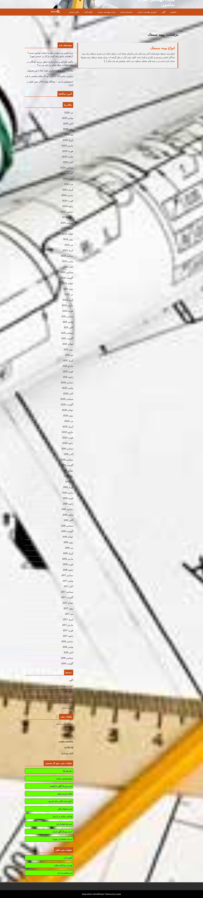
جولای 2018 (67, 536)
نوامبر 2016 (68, 647)
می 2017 (69, 614)
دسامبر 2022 (67, 255)
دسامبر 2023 (67, 211)
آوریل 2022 (68, 299)
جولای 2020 (67, 410)
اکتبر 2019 (68, 454)
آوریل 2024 (67, 189)
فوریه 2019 (68, 498)
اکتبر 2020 (68, 393)
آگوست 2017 (67, 597)
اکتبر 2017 (68, 586)
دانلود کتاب (88, 12)
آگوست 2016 (67, 663)
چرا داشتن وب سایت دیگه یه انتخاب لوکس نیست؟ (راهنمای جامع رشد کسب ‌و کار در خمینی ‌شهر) (50, 54)
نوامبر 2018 (68, 514)
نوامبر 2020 (67, 388)
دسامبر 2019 (67, 448)
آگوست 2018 (67, 531)
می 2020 (68, 421)
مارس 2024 (67, 195)
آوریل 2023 (68, 250)
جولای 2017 (67, 602)
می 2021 (69, 355)
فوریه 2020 (67, 437)
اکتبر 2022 (68, 266)
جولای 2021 (68, 344)
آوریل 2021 (68, 360)
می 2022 (68, 294)
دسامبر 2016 (67, 641)
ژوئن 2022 (68, 288)
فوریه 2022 (67, 311)
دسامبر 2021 (67, 316)
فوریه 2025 (67, 151)
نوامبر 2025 (67, 118)
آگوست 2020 (67, 404)
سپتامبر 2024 (66, 167)
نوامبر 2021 (68, 322)
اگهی (163, 12)
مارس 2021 (67, 366)
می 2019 (69, 481)
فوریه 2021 (68, 371)
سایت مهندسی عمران (106, 12)
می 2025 (68, 134)
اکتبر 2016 (68, 652)
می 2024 (68, 184)
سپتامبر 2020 (66, 399)
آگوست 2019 (67, 465)
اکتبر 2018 (68, 520)
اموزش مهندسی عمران (147, 12)
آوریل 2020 (67, 426)
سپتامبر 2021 (67, 333)
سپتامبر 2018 (67, 525)
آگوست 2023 (67, 228)
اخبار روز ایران (67, 753)
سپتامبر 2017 (67, 591)
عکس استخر (74, 12)
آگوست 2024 (66, 173)
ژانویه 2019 (68, 503)
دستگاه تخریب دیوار (64, 723)
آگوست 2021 (67, 338)
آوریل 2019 (68, 487)
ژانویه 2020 (67, 443)
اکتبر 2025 (68, 123)
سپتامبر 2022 (66, 272)
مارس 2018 (67, 558)
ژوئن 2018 (68, 542)
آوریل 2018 (68, 553)
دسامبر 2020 (67, 382)
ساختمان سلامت (66, 741)
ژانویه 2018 (68, 569)
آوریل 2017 (68, 619)
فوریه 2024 (67, 200)
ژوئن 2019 (68, 476)
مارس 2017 (67, 625)
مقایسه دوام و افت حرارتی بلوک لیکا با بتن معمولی (50, 70)
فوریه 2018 (68, 564)
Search (42, 12)
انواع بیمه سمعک (162, 47)
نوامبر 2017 (68, 580)
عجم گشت (68, 735)
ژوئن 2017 (68, 608)
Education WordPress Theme (97, 894)
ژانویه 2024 (67, 206)
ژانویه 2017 (68, 636)
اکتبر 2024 (68, 162)
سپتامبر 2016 (67, 658)
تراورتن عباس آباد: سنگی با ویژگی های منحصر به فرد (49, 76)
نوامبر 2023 (67, 217)
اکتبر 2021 (68, 327)
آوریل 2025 (67, 140)
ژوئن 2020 (68, 415)
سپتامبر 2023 (66, 222)
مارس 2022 (67, 305)
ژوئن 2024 (68, 178)
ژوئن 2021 (68, 349)
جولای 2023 (67, 233)
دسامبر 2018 (67, 509)
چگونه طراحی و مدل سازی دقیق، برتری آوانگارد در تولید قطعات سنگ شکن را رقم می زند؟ (50, 63)
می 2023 (68, 244)
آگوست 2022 (67, 277)
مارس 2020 (67, 432)
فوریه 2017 (68, 630)
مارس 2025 (67, 145)
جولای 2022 (67, 283)
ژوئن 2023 (68, 239)
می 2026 (68, 112)
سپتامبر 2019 (67, 459)
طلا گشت (69, 729)
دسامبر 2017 (67, 575)
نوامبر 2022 (67, 261)
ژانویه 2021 (68, 377)
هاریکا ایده (68, 747)
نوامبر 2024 (67, 156)
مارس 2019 (67, 492)
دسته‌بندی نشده (126, 12)
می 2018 (69, 547)
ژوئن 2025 (68, 129)
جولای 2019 (68, 470)
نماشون (173, 12)
